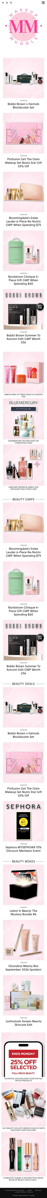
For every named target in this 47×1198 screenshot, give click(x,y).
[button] (44, 2)
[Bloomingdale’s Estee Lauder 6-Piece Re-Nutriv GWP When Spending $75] (23, 192)
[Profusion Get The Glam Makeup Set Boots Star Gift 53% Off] (23, 133)
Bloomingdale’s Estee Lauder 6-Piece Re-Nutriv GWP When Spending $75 (23, 221)
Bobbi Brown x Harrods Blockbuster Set (23, 105)
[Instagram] (7, 3)
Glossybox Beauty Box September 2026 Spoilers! (23, 967)
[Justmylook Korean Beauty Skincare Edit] (23, 995)
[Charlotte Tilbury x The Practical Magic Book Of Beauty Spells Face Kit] (23, 1154)
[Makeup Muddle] (23, 27)
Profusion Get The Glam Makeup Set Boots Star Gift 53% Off (23, 162)
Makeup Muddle (17, 1190)
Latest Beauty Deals (24, 1192)
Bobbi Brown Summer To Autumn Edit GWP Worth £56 (23, 339)
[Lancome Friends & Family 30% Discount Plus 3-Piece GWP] (23, 465)
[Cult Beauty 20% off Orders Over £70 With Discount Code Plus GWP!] (23, 1104)
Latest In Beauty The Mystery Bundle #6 (23, 912)
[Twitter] (3, 3)
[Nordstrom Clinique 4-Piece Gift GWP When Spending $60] (23, 251)
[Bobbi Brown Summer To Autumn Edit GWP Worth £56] (23, 309)
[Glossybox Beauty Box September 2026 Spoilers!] (23, 940)
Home (29, 1190)
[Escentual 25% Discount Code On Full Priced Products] (23, 1054)
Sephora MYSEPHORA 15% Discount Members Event (23, 849)
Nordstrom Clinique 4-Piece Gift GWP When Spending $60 (23, 280)
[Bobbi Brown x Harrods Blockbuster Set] (23, 78)
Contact (38, 1190)
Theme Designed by (23, 1195)
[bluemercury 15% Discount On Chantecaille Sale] (23, 418)
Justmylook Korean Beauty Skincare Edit (23, 1023)
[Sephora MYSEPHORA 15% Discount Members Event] (23, 821)
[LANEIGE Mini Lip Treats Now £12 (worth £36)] (23, 372)
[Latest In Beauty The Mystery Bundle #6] (23, 885)
